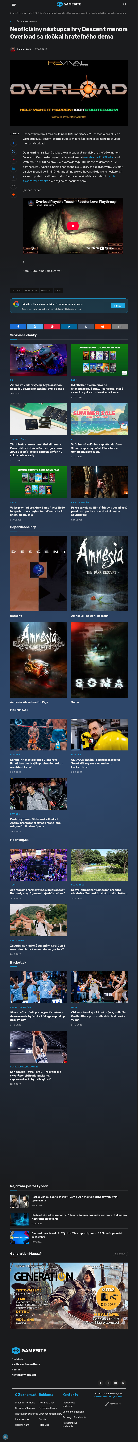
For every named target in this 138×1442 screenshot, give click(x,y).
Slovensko (77, 885)
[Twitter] (13, 151)
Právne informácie (25, 1402)
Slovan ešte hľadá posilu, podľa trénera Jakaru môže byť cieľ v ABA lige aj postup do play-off (37, 1016)
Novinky (15, 754)
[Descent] (38, 573)
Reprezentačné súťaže (24, 1067)
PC (36, 13)
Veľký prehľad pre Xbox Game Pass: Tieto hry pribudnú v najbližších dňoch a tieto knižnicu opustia (37, 511)
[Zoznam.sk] (114, 1405)
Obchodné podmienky (50, 1413)
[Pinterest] (13, 160)
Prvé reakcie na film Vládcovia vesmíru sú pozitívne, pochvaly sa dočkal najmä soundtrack (99, 511)
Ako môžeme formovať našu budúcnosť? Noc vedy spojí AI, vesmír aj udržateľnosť (37, 891)
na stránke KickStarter (99, 157)
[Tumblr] (13, 177)
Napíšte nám (22, 1424)
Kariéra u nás (22, 1419)
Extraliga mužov (20, 1007)
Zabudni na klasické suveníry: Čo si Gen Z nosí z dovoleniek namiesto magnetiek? (37, 947)
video (58, 290)
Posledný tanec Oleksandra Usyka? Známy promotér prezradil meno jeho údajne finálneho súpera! (35, 823)
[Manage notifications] (5, 1436)
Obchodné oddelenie (73, 1411)
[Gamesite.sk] (69, 4)
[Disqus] (69, 1133)
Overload (46, 290)
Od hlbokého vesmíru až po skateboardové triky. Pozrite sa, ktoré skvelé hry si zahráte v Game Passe (97, 388)
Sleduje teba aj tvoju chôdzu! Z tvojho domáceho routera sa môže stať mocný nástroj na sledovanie (79, 1217)
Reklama (46, 1395)
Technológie (18, 439)
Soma (75, 702)
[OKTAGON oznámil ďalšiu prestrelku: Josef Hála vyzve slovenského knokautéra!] (99, 735)
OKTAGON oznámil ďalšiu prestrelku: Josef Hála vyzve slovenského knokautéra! (95, 763)
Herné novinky (26, 13)
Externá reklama (48, 1408)
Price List (44, 1424)
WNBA (74, 1007)
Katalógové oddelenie (74, 1417)
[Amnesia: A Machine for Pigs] (38, 660)
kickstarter (31, 290)
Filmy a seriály (80, 502)
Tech (13, 885)
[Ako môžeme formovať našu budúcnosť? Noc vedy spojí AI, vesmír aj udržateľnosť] (38, 865)
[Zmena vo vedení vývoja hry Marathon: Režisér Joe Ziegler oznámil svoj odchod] (38, 360)
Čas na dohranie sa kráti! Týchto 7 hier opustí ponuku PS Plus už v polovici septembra (77, 1235)
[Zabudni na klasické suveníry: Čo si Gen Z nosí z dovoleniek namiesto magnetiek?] (38, 920)
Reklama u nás (47, 1402)
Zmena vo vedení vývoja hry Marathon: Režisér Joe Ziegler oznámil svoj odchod (37, 386)
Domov (13, 13)
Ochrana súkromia (25, 1408)
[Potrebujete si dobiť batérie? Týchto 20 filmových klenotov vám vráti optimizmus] (19, 1201)
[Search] (124, 4)
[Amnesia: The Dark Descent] (99, 573)
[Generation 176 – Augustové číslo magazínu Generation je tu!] (69, 1296)
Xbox (74, 380)
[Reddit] (13, 194)
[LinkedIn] (13, 168)
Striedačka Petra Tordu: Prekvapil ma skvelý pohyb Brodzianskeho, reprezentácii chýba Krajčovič (35, 1075)
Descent (16, 615)
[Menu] (14, 4)
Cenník (42, 1419)
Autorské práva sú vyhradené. (108, 1397)
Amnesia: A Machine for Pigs (29, 702)
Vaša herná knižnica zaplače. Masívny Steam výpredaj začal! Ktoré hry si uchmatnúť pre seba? (96, 448)
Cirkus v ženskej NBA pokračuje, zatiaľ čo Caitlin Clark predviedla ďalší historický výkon (98, 1016)
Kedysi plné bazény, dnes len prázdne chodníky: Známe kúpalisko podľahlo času (99, 891)
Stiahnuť (120, 1253)
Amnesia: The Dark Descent (90, 615)
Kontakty (70, 1395)
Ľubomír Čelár (24, 49)
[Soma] (99, 660)
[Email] (13, 185)
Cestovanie (17, 940)
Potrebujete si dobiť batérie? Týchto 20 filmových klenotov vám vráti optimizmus (75, 1198)
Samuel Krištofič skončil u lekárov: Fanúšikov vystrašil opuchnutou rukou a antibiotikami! (36, 763)
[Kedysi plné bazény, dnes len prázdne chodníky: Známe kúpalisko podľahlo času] (99, 865)
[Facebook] (13, 142)
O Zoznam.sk (26, 1395)
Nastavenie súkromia (26, 1413)
